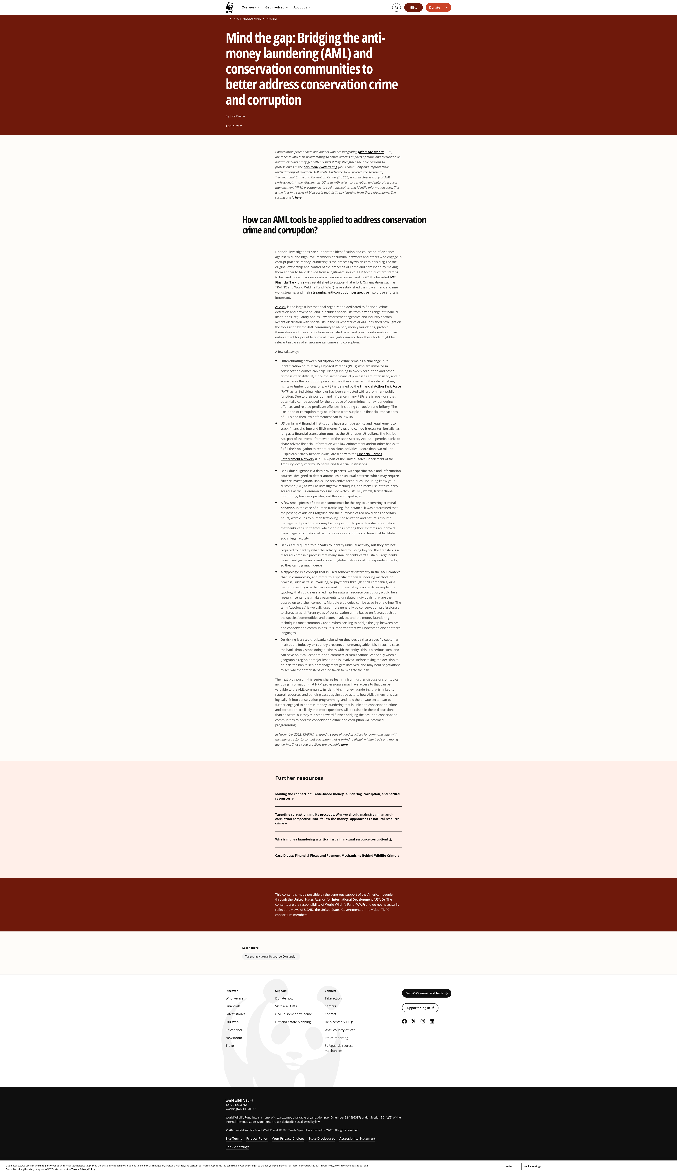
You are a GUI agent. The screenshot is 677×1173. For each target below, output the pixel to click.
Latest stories (235, 1014)
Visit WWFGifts (286, 1006)
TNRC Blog (271, 18)
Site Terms (234, 1138)
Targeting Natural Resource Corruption (271, 956)
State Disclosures (322, 1138)
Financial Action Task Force (380, 386)
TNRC (235, 18)
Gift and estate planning (293, 1022)
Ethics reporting (336, 1038)
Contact (330, 1014)
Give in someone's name (293, 1014)
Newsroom (234, 1038)
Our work (249, 7)
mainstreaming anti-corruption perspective (336, 292)
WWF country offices (340, 1030)
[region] (338, 1166)
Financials (233, 1006)
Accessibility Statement (357, 1138)
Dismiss (508, 1166)
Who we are (234, 998)
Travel (230, 1045)
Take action (333, 998)
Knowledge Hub (252, 18)
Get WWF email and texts (424, 993)
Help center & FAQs (339, 1022)
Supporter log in (417, 1008)
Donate (434, 7)
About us (300, 7)
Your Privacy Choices (288, 1138)
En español (234, 1030)
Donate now (284, 998)
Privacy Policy (257, 1138)
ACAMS (280, 307)
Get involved (274, 7)
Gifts (413, 7)
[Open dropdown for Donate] (447, 7)
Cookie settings (237, 1146)
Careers (330, 1006)
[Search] (396, 7)
